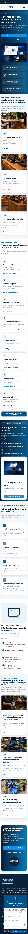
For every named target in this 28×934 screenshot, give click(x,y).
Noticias (6, 713)
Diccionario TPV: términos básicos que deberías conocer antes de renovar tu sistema (13, 760)
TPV (9, 713)
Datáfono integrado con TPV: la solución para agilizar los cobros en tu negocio (13, 717)
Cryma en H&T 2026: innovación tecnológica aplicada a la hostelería (12, 801)
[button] (23, 7)
